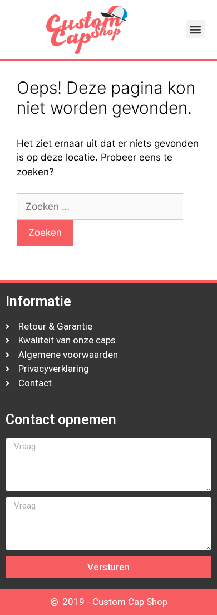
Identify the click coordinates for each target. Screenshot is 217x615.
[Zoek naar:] (100, 206)
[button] (195, 29)
